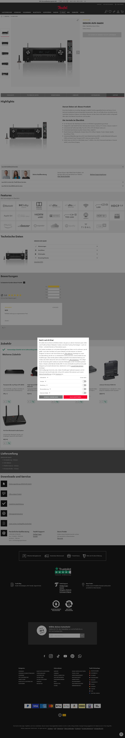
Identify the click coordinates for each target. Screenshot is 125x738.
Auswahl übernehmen (51, 397)
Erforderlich (43, 377)
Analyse (42, 381)
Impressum (59, 374)
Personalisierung (44, 389)
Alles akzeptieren (75, 397)
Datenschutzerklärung (45, 374)
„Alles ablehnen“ (68, 353)
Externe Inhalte (44, 393)
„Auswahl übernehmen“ (77, 366)
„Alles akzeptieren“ (74, 359)
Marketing (42, 385)
